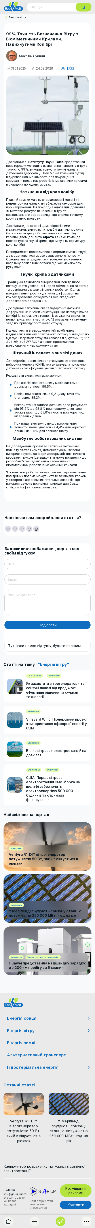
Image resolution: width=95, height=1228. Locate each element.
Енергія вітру (17, 17)
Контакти (75, 1205)
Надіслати (47, 625)
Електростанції (34, 770)
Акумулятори (16, 957)
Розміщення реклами (75, 1190)
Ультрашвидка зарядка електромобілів (43, 957)
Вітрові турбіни (54, 676)
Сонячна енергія (35, 676)
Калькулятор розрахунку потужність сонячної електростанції (45, 1168)
